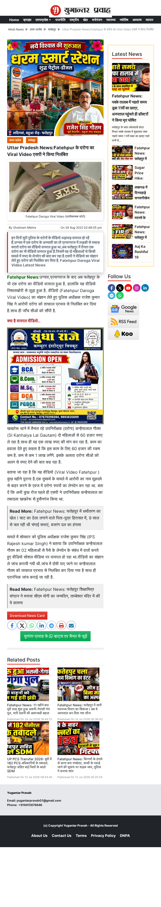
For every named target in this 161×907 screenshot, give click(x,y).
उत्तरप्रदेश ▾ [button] (43, 20)
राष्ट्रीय (74, 20)
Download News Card (27, 615)
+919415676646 (30, 805)
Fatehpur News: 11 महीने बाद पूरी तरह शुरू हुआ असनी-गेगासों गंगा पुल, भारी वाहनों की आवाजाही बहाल (28, 709)
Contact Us (61, 836)
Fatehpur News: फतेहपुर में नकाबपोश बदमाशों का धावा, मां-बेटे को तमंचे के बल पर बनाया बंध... (142, 153)
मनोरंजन (97, 20)
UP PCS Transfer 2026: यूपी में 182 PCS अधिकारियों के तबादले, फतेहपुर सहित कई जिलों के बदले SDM (29, 765)
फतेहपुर (52, 29)
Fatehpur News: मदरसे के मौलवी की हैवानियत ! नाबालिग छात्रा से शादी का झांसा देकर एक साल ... (142, 212)
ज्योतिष (124, 20)
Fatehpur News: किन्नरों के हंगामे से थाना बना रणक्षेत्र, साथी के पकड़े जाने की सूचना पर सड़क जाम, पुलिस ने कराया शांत (79, 765)
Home (14, 20)
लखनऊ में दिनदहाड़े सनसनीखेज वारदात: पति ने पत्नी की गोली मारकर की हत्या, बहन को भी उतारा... (142, 193)
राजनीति (60, 20)
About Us (39, 836)
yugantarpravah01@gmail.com (39, 800)
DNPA (125, 836)
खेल (85, 20)
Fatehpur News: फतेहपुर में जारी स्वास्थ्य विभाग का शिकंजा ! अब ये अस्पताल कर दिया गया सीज (79, 709)
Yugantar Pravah (75, 825)
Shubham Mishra (24, 227)
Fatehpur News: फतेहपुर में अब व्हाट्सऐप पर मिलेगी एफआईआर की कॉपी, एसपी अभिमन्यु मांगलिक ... (142, 232)
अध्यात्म (137, 20)
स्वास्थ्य (111, 20)
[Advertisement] (80, 249)
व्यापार (149, 20)
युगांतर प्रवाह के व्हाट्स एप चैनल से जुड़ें (55, 636)
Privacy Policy (103, 836)
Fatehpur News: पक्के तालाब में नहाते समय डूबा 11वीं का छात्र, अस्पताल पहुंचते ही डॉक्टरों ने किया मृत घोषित (130, 108)
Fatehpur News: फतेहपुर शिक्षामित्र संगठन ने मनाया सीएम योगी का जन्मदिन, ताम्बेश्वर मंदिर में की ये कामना (55, 596)
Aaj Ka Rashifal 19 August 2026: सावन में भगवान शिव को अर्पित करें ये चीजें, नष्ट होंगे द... (142, 252)
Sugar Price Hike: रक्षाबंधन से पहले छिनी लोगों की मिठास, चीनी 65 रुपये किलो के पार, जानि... (141, 173)
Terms (81, 836)
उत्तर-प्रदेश (36, 29)
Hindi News (16, 29)
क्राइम (27, 20)
